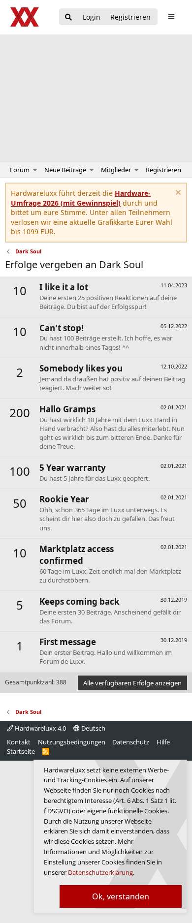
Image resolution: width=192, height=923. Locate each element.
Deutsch (92, 728)
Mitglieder (116, 169)
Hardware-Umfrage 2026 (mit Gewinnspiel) (81, 198)
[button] (35, 169)
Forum (20, 169)
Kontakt (19, 742)
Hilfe (163, 742)
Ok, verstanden (120, 896)
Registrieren (163, 169)
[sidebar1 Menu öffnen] (171, 16)
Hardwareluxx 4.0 (39, 728)
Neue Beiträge (65, 169)
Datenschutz (130, 742)
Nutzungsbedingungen (71, 742)
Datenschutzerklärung (100, 872)
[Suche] (68, 17)
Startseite (21, 751)
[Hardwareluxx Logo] (25, 17)
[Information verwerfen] (177, 193)
